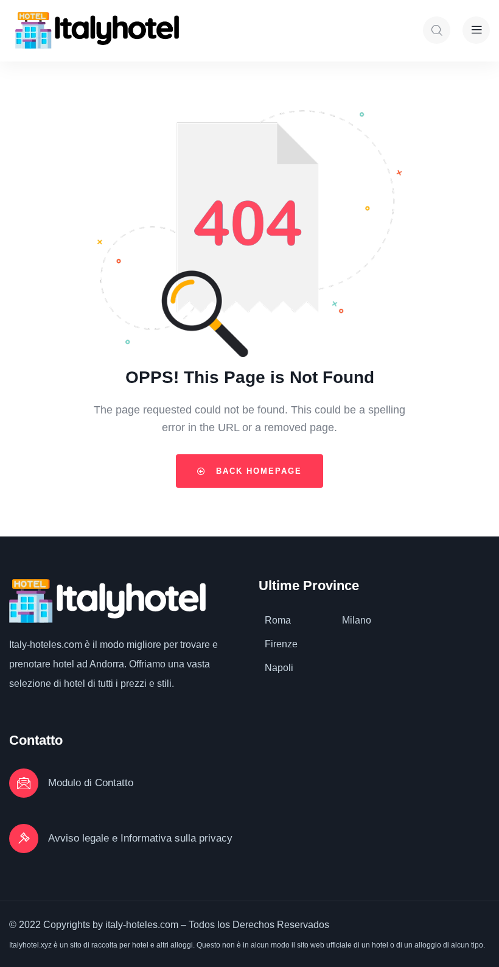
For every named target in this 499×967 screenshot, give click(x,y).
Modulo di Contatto (90, 783)
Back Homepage (257, 471)
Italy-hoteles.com (45, 644)
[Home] (97, 30)
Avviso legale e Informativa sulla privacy (140, 838)
